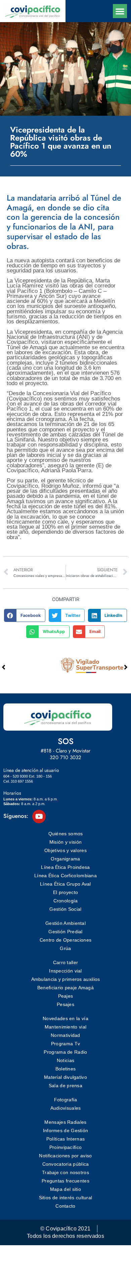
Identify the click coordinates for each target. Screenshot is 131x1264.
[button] (120, 11)
